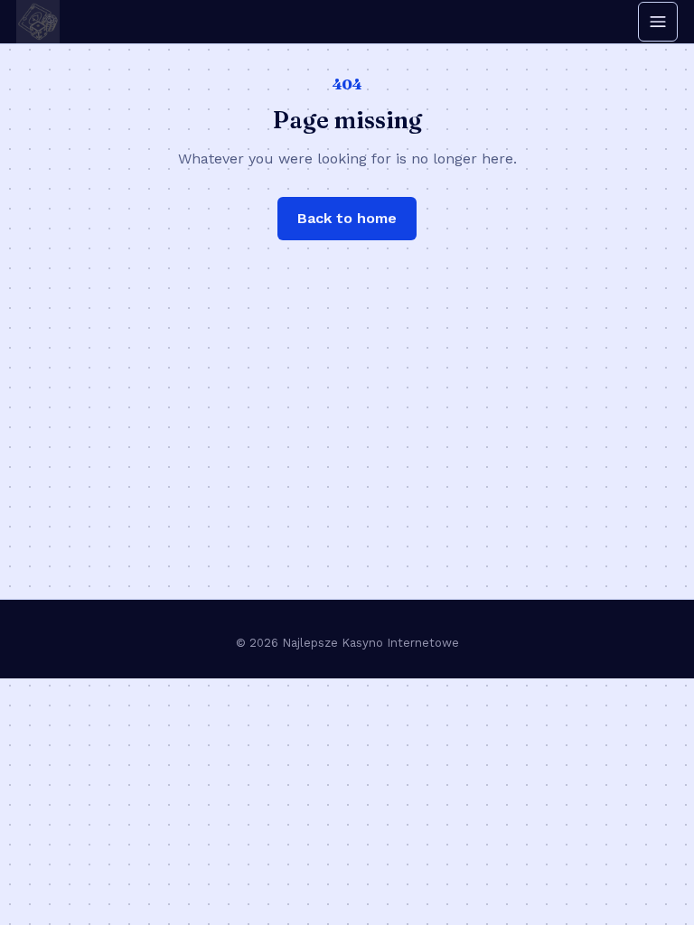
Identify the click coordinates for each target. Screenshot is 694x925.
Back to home (347, 218)
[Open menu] (658, 22)
